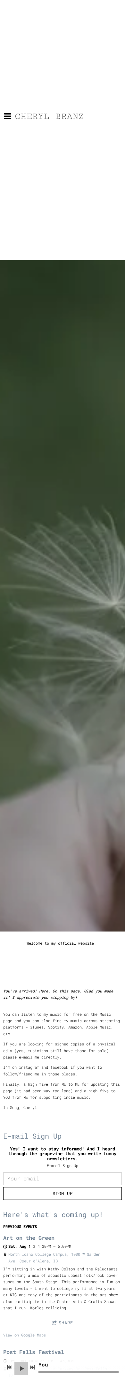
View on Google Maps (24, 1334)
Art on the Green (28, 1237)
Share (66, 1323)
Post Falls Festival (33, 1352)
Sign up (63, 1193)
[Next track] (32, 1367)
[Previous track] (9, 1367)
